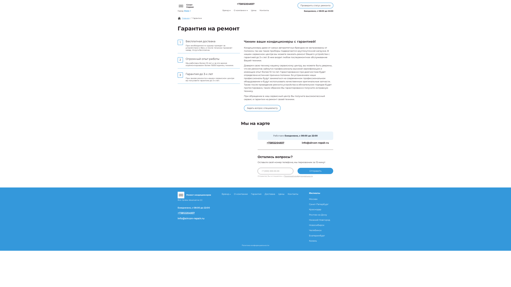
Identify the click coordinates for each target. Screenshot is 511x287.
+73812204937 (245, 4)
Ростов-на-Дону (318, 215)
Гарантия (256, 194)
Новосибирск (316, 225)
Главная (186, 18)
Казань (313, 241)
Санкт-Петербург (319, 204)
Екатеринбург (317, 235)
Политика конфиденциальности (255, 245)
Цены (253, 10)
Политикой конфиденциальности (298, 176)
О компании (240, 10)
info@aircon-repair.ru (315, 143)
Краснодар (315, 209)
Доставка (270, 194)
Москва (313, 199)
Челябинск (315, 230)
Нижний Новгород (319, 220)
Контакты (264, 10)
